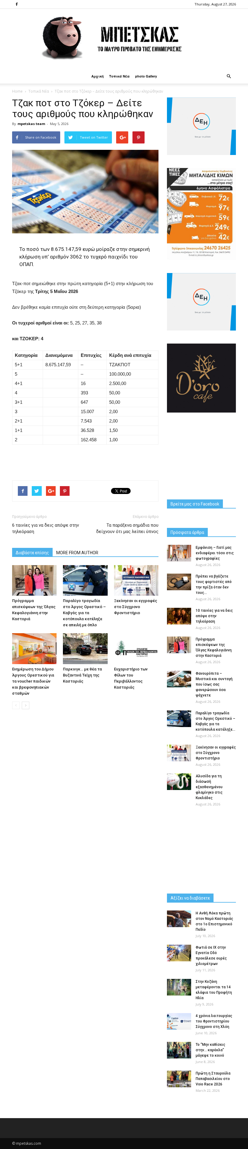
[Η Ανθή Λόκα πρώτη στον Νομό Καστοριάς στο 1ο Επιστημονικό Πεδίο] (179, 918)
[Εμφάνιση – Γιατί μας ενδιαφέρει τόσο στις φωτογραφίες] (179, 553)
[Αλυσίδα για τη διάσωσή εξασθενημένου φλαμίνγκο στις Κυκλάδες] (179, 781)
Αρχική (97, 76)
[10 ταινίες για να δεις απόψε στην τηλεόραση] (179, 616)
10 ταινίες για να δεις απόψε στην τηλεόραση (214, 616)
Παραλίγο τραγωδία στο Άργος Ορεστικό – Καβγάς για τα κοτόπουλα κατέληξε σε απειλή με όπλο (84, 612)
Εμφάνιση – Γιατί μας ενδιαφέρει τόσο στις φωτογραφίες (215, 553)
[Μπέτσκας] (124, 39)
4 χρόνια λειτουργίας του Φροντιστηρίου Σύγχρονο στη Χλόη (214, 1021)
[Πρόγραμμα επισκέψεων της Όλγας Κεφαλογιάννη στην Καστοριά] (34, 580)
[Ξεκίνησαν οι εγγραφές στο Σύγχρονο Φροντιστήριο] (136, 580)
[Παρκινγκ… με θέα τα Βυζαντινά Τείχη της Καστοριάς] (85, 648)
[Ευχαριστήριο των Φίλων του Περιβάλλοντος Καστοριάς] (136, 648)
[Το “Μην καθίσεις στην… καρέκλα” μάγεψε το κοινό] (179, 1050)
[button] (228, 76)
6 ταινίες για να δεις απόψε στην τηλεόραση (45, 528)
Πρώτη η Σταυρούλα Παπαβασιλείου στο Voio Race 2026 (213, 1078)
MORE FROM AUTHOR (77, 552)
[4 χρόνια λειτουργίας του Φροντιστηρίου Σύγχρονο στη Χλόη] (179, 1021)
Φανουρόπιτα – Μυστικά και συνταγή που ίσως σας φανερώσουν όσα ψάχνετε (214, 684)
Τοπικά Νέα (119, 76)
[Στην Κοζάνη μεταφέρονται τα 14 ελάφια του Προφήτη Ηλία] (179, 987)
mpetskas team (31, 123)
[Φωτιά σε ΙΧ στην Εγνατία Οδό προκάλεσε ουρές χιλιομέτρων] (179, 953)
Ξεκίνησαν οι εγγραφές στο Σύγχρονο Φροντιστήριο (135, 606)
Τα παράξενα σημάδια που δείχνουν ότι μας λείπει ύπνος (127, 528)
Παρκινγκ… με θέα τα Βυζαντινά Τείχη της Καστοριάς (82, 675)
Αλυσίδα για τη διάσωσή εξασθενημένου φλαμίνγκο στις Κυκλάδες (209, 787)
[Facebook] (16, 4)
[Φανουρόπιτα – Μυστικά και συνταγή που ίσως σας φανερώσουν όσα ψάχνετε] (179, 679)
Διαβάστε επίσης (32, 552)
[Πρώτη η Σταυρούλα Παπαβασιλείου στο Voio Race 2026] (179, 1079)
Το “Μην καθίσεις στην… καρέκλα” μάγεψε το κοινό (210, 1050)
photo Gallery (146, 76)
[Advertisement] (85, 460)
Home (17, 91)
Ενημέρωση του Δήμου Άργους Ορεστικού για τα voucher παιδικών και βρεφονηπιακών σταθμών (33, 681)
